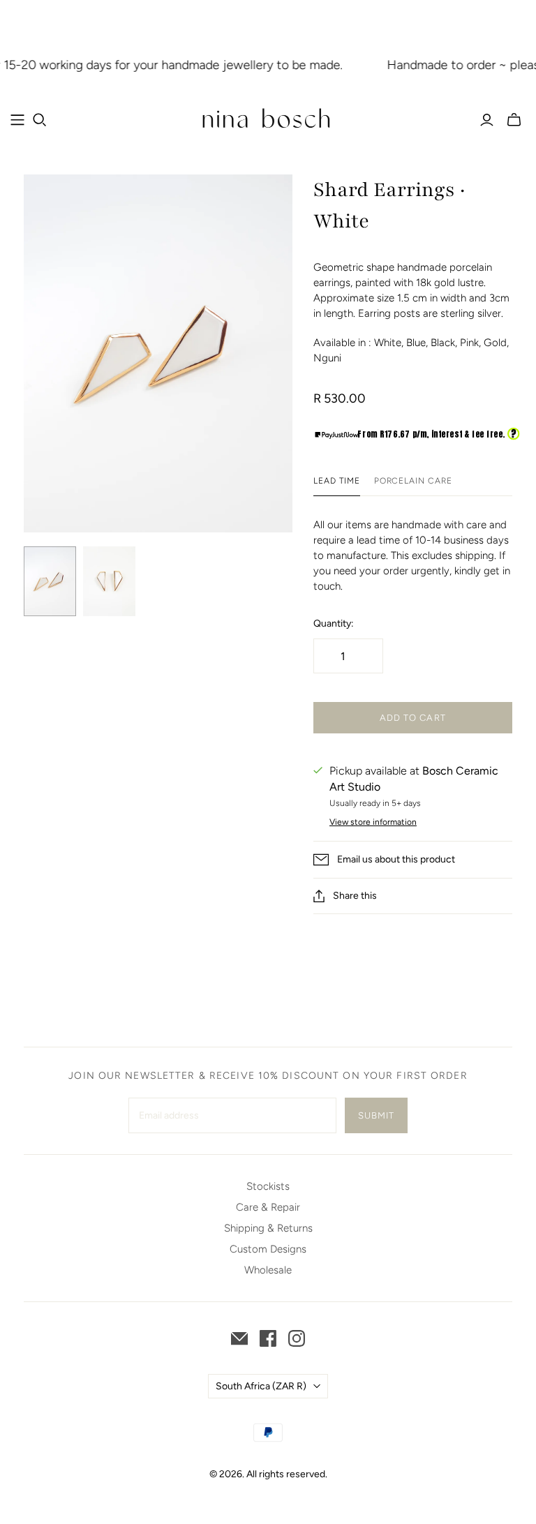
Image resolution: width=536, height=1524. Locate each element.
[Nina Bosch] (268, 119)
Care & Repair (268, 1207)
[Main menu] (17, 120)
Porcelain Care (413, 481)
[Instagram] (296, 1338)
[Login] (486, 120)
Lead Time (336, 481)
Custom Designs (268, 1249)
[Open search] (40, 120)
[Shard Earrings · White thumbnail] (50, 581)
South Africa (261, 1386)
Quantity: (333, 623)
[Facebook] (268, 1338)
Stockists (268, 1186)
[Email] (239, 1338)
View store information (373, 822)
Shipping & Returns (268, 1228)
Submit (376, 1115)
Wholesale (268, 1270)
